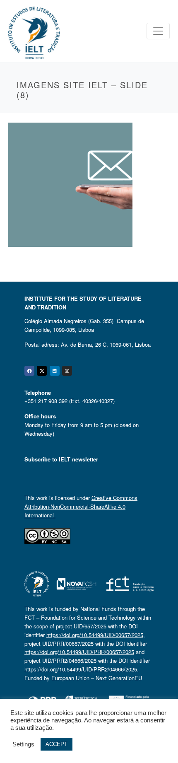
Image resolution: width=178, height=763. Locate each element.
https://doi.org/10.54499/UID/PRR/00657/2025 (79, 652)
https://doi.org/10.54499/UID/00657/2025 (94, 635)
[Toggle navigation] (158, 31)
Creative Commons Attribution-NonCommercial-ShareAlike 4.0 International (80, 506)
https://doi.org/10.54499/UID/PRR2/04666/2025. (81, 669)
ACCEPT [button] (56, 744)
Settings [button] (23, 744)
